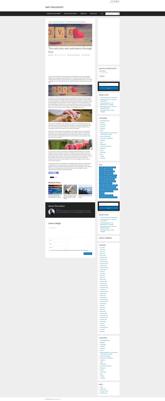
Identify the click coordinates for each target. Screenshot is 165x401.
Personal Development (54, 13)
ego (113, 171)
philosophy (102, 148)
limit (106, 181)
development (109, 169)
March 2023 (103, 311)
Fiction (101, 130)
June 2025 (102, 273)
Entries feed (103, 389)
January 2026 (103, 259)
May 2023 (102, 307)
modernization (111, 181)
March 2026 (103, 255)
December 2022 (104, 315)
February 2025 (103, 281)
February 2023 (103, 313)
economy (102, 171)
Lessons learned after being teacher (109, 97)
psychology (113, 187)
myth (106, 183)
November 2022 (104, 317)
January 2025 (103, 283)
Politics (102, 150)
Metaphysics (103, 144)
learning (101, 181)
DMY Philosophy (54, 7)
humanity (114, 175)
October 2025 (103, 265)
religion (101, 189)
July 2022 (102, 323)
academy (102, 167)
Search (118, 13)
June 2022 (102, 325)
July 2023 (102, 305)
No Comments (86, 55)
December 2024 (104, 285)
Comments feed (104, 391)
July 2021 (102, 329)
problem (106, 187)
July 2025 (102, 271)
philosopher (102, 185)
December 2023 (104, 299)
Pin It (56, 177)
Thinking (102, 156)
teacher (111, 191)
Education (102, 128)
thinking (101, 197)
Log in (101, 387)
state (116, 189)
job (100, 179)
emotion (102, 173)
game (111, 173)
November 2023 (104, 301)
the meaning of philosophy (106, 195)
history (108, 175)
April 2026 (102, 253)
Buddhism (102, 122)
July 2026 (102, 247)
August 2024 (103, 293)
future (106, 173)
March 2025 (103, 279)
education (108, 171)
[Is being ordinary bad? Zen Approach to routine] (55, 189)
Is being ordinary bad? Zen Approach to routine (54, 196)
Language (102, 140)
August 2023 (103, 303)
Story (101, 154)
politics (115, 185)
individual (107, 177)
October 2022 (103, 319)
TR (102, 13)
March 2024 (103, 295)
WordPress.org (103, 393)
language (112, 179)
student (105, 191)
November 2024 (104, 287)
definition (102, 169)
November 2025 (104, 263)
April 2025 (102, 277)
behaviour (108, 167)
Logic (101, 142)
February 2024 (103, 297)
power (101, 187)
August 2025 (103, 269)
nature (110, 183)
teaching (102, 193)
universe (112, 197)
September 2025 (104, 267)
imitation (102, 177)
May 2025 (102, 275)
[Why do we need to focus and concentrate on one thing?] (70, 189)
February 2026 (103, 257)
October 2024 (103, 289)
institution (113, 177)
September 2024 (104, 291)
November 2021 (104, 327)
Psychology (93, 13)
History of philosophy (70, 13)
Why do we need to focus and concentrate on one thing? (69, 197)
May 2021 (102, 331)
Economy (102, 126)
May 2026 (102, 251)
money (101, 183)
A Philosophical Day (105, 120)
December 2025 (104, 261)
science (106, 189)
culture (113, 167)
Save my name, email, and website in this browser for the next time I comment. (69, 250)
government (103, 175)
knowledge (105, 179)
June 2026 (102, 249)
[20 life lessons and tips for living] (85, 189)
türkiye (106, 197)
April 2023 (102, 309)
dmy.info (51, 55)
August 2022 (103, 321)
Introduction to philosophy (106, 138)
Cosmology (83, 13)
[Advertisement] (70, 66)
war (116, 197)
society (111, 189)
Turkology (102, 158)
